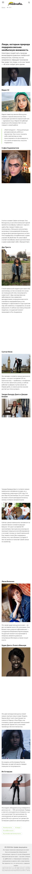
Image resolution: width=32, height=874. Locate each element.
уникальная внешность (12, 833)
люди (18, 827)
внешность (8, 827)
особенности (8, 830)
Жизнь (3, 7)
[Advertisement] (16, 25)
